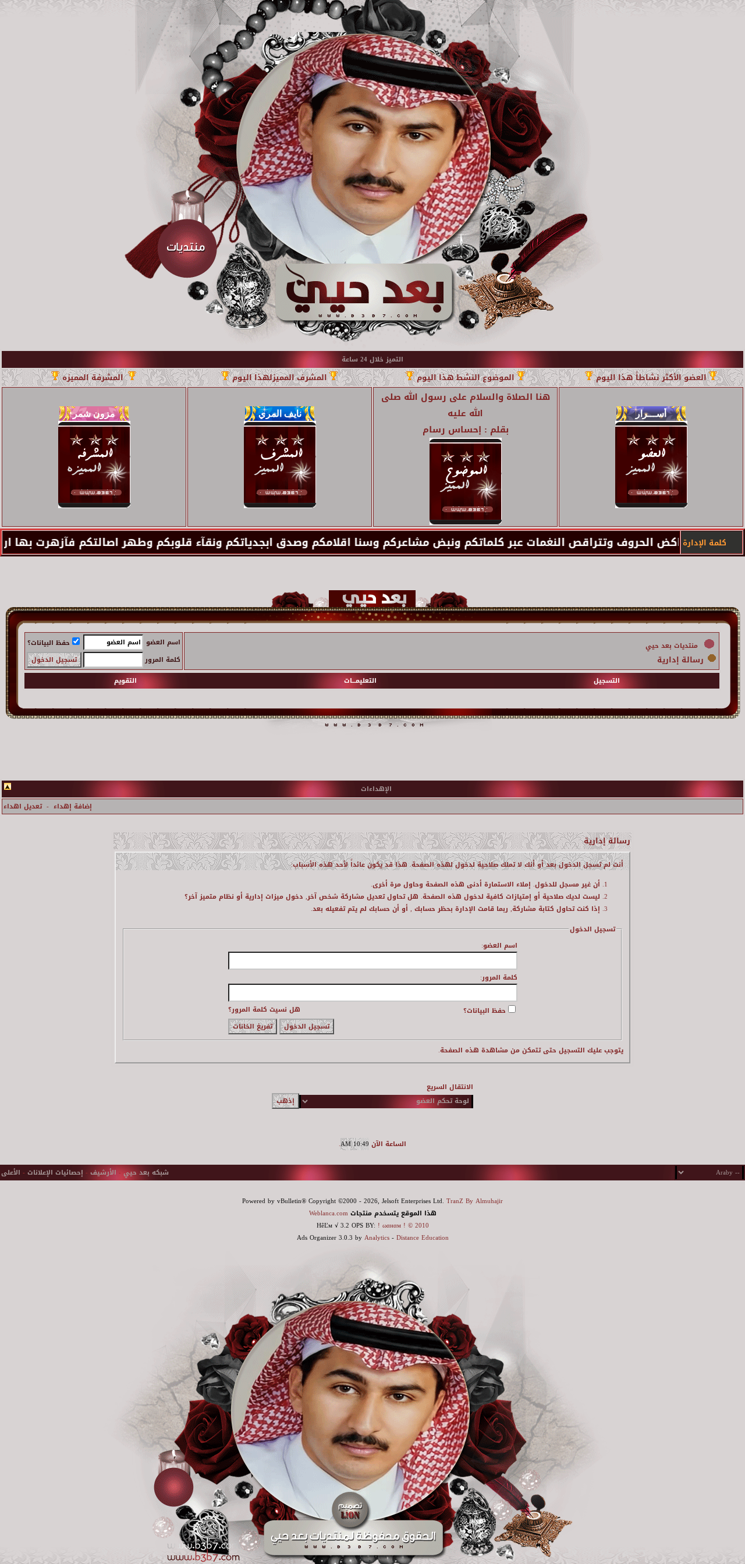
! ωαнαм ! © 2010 (402, 1225)
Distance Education (422, 1238)
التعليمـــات (360, 681)
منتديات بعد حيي (671, 646)
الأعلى (10, 1172)
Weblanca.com (328, 1213)
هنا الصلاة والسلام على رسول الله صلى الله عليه (465, 405)
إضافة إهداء (73, 806)
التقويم (125, 681)
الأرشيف (103, 1172)
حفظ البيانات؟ (48, 643)
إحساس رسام (452, 429)
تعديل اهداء (22, 806)
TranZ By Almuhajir (474, 1201)
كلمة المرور (162, 660)
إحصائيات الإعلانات (55, 1172)
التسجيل (607, 681)
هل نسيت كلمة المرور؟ (264, 1009)
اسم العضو (163, 642)
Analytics (376, 1238)
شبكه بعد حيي (146, 1172)
